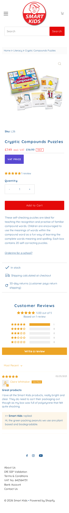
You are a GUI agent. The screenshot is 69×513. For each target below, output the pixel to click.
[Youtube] (41, 455)
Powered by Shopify (42, 500)
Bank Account (12, 484)
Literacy (17, 50)
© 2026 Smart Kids (15, 500)
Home (7, 50)
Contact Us (11, 489)
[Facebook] (27, 455)
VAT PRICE (14, 159)
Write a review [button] (34, 351)
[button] (13, 173)
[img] (10, 376)
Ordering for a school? (18, 253)
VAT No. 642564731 (15, 480)
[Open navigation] (6, 13)
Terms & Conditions (16, 476)
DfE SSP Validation (15, 471)
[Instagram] (33, 455)
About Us (9, 467)
